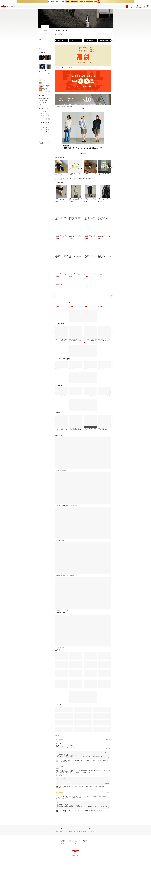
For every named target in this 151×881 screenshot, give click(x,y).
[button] (147, 4)
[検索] (127, 6)
